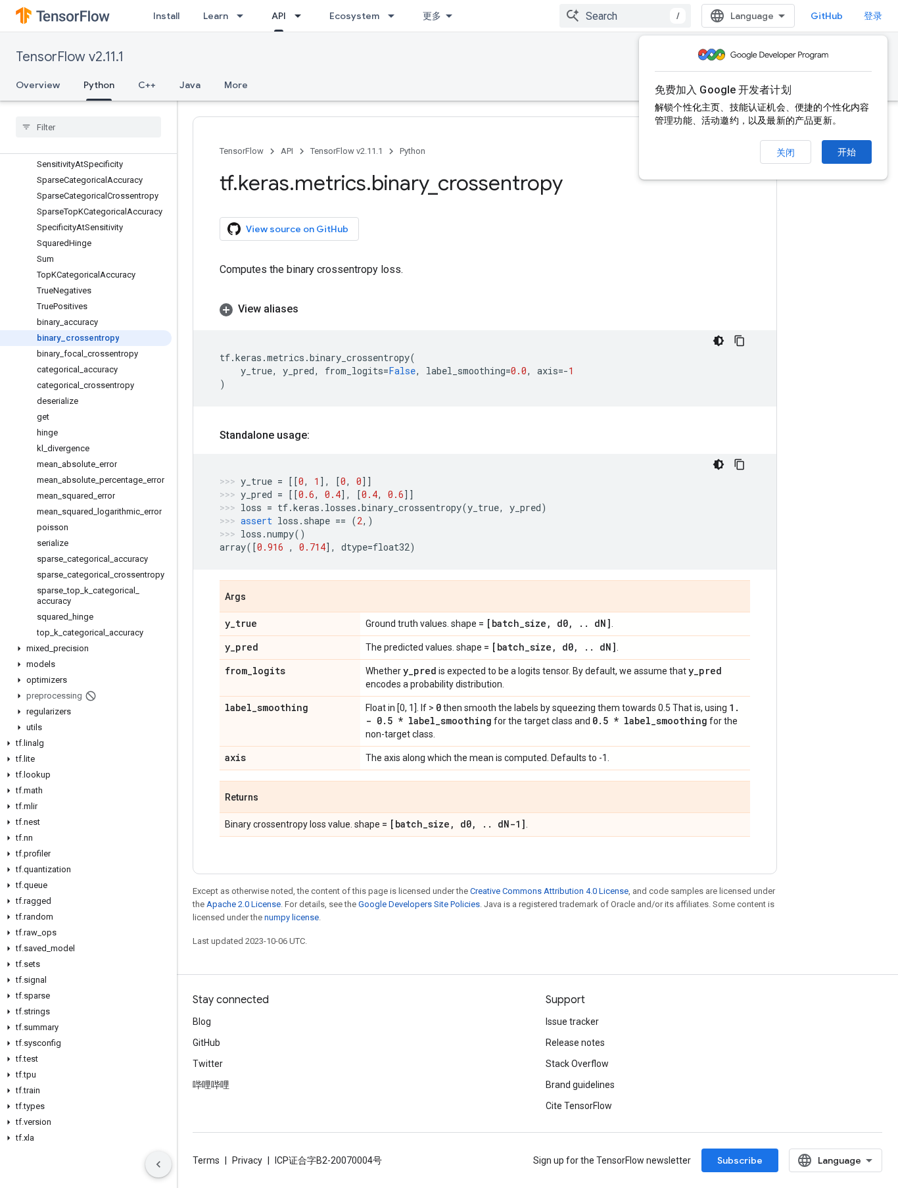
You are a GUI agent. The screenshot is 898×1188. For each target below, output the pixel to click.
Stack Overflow (577, 1063)
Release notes (575, 1042)
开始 (847, 152)
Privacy (247, 1160)
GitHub (827, 16)
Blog (202, 1021)
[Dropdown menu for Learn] (244, 16)
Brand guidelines (580, 1084)
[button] (86, 648)
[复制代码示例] (739, 340)
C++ (147, 85)
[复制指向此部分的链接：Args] (259, 597)
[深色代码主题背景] (718, 340)
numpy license (291, 917)
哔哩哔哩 (211, 1084)
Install (166, 16)
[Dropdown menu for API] (302, 16)
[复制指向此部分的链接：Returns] (271, 798)
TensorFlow (242, 151)
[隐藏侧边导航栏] (158, 1164)
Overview (38, 85)
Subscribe (740, 1160)
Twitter (208, 1063)
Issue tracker (572, 1021)
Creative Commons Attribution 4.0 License (549, 891)
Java (190, 85)
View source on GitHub (297, 229)
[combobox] (625, 16)
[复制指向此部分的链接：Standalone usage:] (323, 435)
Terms (206, 1160)
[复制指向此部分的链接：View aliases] (311, 309)
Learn (215, 16)
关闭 (785, 153)
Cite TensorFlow (579, 1106)
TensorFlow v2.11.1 (70, 57)
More (236, 85)
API (279, 16)
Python (98, 85)
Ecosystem (354, 16)
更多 (432, 16)
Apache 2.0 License (243, 904)
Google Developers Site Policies (419, 904)
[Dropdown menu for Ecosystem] (395, 16)
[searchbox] (88, 126)
